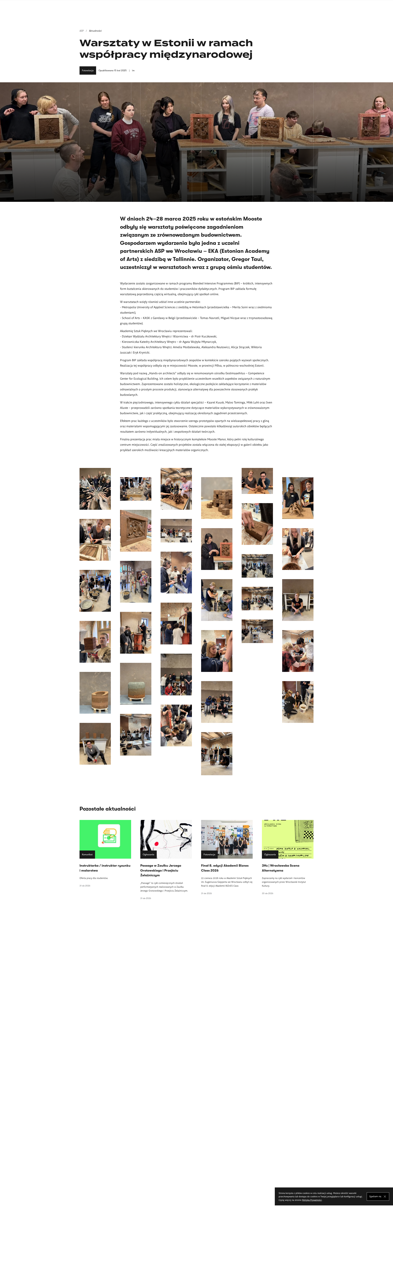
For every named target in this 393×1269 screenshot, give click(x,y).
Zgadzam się (375, 1196)
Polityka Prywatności (312, 1200)
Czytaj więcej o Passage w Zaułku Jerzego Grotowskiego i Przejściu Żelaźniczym (166, 859)
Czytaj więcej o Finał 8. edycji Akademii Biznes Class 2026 (227, 857)
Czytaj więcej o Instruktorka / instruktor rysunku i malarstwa (105, 853)
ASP (82, 30)
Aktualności (95, 30)
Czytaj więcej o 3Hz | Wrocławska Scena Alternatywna (287, 857)
